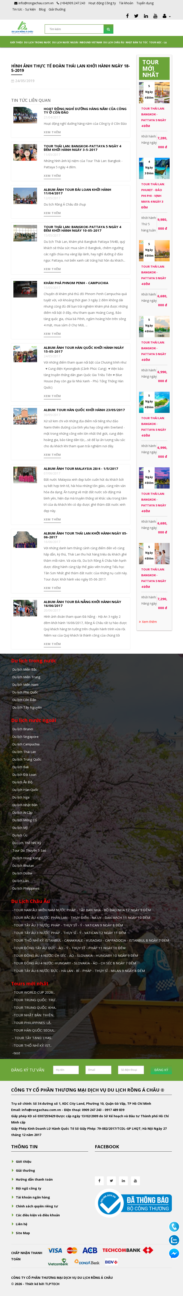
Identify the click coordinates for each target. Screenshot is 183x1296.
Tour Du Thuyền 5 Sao (29, 850)
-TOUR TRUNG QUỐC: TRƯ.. (34, 1000)
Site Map (23, 1233)
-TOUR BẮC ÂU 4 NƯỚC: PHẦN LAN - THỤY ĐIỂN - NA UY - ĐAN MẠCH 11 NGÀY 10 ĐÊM (81, 917)
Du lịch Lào (20, 880)
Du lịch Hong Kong (26, 858)
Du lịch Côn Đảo (24, 699)
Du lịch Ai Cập (22, 812)
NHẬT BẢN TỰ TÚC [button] (137, 42)
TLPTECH (52, 1284)
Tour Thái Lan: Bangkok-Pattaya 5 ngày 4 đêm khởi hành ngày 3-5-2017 (82, 148)
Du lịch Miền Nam (25, 684)
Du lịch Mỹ (20, 827)
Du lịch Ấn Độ (22, 782)
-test (16, 1053)
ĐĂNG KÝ (161, 1070)
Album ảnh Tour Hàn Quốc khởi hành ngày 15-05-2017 (84, 349)
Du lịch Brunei (22, 729)
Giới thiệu (16, 42)
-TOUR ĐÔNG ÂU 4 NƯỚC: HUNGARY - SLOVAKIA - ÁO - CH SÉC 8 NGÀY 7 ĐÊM (74, 963)
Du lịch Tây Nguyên (27, 707)
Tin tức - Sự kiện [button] (24, 9)
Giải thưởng (57, 9)
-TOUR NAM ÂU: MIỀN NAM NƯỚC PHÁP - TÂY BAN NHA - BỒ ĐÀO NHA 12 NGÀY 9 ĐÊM (81, 910)
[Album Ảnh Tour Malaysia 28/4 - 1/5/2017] (25, 474)
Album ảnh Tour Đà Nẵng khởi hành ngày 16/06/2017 (82, 603)
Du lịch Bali (20, 767)
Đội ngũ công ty (28, 1188)
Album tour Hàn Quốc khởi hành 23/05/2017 (84, 410)
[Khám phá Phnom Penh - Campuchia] (25, 289)
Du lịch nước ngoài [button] (65, 42)
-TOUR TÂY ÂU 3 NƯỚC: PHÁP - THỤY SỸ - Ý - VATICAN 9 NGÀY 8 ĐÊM (67, 925)
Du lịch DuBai (22, 873)
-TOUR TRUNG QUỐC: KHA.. (34, 1007)
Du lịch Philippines (26, 888)
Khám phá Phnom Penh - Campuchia (76, 283)
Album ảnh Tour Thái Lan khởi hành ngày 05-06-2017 (85, 535)
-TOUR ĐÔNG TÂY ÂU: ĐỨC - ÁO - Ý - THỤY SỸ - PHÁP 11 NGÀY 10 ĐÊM (68, 948)
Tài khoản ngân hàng (33, 1197)
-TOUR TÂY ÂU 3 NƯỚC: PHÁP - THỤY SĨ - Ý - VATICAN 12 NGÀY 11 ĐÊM (69, 932)
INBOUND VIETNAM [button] (90, 42)
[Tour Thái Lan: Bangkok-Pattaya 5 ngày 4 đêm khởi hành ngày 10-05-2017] (25, 233)
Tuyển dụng (145, 3)
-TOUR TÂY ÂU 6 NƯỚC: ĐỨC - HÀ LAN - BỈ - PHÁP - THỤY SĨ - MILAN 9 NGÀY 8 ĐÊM (78, 970)
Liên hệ (21, 1224)
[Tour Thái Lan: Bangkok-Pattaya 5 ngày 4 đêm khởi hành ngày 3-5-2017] (25, 152)
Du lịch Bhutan (23, 865)
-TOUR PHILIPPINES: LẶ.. (32, 1022)
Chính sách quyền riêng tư (37, 1206)
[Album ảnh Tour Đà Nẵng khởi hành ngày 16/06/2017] (25, 608)
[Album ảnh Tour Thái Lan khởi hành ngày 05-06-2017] (25, 539)
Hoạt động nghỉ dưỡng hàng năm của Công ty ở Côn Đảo (85, 110)
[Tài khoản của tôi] (166, 16)
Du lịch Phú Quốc (25, 692)
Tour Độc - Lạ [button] (158, 42)
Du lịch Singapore (25, 736)
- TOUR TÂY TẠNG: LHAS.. (32, 1038)
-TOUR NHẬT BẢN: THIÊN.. (33, 1015)
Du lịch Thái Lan (24, 751)
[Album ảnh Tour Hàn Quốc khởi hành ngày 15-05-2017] (25, 354)
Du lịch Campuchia (26, 744)
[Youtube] (155, 16)
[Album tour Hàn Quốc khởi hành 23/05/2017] (25, 416)
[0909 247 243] (174, 1226)
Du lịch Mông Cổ (24, 820)
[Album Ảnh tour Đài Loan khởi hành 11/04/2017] (25, 195)
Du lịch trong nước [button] (37, 42)
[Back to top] (174, 1268)
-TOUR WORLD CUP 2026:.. (33, 992)
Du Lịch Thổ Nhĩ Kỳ (26, 842)
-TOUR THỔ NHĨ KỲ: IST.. (32, 1045)
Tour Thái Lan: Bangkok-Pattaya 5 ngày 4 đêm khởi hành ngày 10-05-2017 (82, 229)
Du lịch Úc (19, 835)
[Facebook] (127, 16)
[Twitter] (136, 16)
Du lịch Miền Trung (26, 677)
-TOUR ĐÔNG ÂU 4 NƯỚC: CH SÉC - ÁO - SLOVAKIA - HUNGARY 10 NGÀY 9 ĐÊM (75, 955)
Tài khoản (126, 3)
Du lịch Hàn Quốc (25, 789)
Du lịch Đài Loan (24, 774)
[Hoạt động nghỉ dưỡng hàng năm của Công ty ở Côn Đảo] (25, 114)
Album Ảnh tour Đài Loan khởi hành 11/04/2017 (77, 191)
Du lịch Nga (20, 797)
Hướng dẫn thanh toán (34, 1179)
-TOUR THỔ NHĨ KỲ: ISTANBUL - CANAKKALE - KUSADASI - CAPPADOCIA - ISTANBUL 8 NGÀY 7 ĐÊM (90, 940)
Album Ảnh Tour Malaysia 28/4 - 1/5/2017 (81, 468)
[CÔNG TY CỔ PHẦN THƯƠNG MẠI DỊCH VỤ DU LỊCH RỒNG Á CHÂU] (22, 27)
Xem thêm (52, 132)
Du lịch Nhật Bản (24, 805)
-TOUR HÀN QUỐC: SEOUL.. (34, 1030)
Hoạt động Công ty (102, 3)
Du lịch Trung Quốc (26, 759)
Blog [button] (42, 9)
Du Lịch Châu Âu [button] (113, 42)
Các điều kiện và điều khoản (38, 1215)
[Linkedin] (146, 16)
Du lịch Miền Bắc (24, 669)
